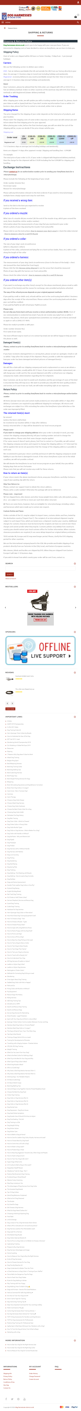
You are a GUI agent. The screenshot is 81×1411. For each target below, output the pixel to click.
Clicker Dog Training (13, 1095)
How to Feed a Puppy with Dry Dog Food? (19, 931)
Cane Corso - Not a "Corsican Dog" (17, 791)
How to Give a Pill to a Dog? (15, 937)
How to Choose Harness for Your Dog (18, 1262)
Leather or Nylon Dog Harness (16, 967)
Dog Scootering (12, 861)
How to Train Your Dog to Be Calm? (17, 1159)
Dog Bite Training (12, 818)
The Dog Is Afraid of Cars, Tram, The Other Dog (21, 1031)
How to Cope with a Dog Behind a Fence (19, 928)
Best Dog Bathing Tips (14, 1086)
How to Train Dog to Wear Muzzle (17, 946)
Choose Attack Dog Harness (15, 803)
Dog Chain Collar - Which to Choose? (18, 821)
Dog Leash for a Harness (14, 1232)
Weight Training (12, 1049)
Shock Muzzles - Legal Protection (17, 1016)
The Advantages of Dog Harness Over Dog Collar (22, 1186)
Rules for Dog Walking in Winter (17, 1280)
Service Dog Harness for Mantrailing (18, 1013)
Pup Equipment (12, 991)
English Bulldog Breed (14, 891)
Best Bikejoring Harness (14, 763)
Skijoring (9, 751)
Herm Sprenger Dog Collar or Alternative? (20, 912)
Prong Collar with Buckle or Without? (18, 988)
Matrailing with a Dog (13, 1332)
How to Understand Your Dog (16, 958)
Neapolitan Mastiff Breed (15, 1168)
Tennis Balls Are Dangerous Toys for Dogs (19, 1274)
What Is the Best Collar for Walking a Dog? (20, 1055)
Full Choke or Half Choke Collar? (17, 897)
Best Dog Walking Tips (14, 770)
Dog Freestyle (11, 843)
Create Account (34, 1379)
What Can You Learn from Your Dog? (18, 1052)
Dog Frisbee (11, 846)
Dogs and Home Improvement (16, 882)
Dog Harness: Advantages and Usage (18, 1250)
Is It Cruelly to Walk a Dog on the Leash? (19, 1165)
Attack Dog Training (13, 757)
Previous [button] (5, 607)
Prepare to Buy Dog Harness (15, 1247)
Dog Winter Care (12, 1131)
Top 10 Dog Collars (13, 1192)
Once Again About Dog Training (16, 979)
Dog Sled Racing (12, 864)
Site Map (6, 1385)
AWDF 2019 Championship (15, 724)
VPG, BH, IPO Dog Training (15, 1046)
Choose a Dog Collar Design (15, 800)
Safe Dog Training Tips (14, 1001)
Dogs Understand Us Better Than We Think (20, 1268)
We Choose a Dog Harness (15, 1207)
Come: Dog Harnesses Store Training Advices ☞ (21, 1311)
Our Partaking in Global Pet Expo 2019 (18, 745)
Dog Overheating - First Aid (15, 1119)
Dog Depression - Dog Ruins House (17, 1110)
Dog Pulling (10, 858)
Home (4, 28)
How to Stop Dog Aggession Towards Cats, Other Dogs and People (27, 1153)
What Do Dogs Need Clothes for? (17, 1210)
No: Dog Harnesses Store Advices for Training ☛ (21, 1314)
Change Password (34, 1376)
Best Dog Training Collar (14, 766)
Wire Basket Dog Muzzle (14, 1235)
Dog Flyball (10, 839)
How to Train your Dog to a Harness (18, 952)
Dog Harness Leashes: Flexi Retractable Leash (21, 1229)
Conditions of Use (9, 1382)
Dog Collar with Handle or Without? (18, 833)
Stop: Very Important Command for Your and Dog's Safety (24, 1305)
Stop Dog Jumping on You (15, 1183)
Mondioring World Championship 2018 (19, 742)
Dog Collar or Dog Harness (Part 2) (17, 1098)
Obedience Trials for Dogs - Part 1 (17, 1171)
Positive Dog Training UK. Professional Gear (20, 1323)
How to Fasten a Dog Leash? (15, 1147)
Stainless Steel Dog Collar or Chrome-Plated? (20, 1025)
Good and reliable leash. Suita (24, 676)
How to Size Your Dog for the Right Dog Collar (21, 1348)
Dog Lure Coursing (13, 855)
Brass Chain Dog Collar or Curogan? (18, 788)
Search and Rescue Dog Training (17, 1007)
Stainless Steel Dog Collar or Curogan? (18, 1028)
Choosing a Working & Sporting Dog (18, 1213)
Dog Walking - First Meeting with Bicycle (19, 873)
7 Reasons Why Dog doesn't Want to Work (20, 754)
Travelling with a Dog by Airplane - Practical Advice (22, 1043)
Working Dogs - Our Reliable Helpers (18, 1077)
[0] (75, 18)
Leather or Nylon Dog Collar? (16, 964)
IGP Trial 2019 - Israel (13, 739)
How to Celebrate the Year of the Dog (18, 736)
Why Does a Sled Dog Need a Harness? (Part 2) (21, 1074)
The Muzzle (10, 1201)
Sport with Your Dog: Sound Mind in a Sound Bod (21, 1019)
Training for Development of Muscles (18, 1040)
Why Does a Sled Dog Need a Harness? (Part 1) (21, 1070)
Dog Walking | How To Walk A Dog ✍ (18, 1286)
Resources (10, 748)
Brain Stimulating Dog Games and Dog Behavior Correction (25, 785)
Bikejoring (10, 782)
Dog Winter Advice (13, 1128)
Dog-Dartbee (11, 879)
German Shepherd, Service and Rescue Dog (20, 900)
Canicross (10, 794)
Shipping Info (7, 1373)
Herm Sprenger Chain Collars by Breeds (19, 733)
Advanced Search (10, 578)
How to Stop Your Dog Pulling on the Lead (20, 940)
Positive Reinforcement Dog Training (18, 1174)
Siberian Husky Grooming (14, 1180)
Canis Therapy (11, 797)
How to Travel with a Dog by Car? (17, 955)
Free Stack (10, 1216)
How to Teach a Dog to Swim (15, 1156)
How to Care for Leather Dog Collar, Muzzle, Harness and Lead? (26, 1137)
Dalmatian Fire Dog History (15, 815)
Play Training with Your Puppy (16, 1283)
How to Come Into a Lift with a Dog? (18, 1143)
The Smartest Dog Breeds (15, 1189)
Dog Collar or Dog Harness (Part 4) (17, 1104)
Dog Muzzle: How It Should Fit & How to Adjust (21, 1116)
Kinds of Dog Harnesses (14, 1259)
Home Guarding (12, 1253)
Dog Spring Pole (12, 867)
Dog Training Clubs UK (14, 730)
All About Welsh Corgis (14, 1083)
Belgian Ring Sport (12, 760)
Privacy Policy (7, 1376)
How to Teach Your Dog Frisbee (16, 1277)
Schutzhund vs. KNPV (13, 1004)
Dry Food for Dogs (12, 1204)
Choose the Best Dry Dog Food (16, 1092)
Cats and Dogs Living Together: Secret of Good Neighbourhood (26, 1089)
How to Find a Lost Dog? (14, 934)
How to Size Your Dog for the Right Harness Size (21, 1344)
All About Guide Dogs (13, 1080)
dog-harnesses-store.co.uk (24, 1407)
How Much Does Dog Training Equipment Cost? (21, 916)
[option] (40, 608)
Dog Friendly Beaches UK (15, 1265)
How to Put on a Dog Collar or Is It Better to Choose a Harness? (26, 1241)
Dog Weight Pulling (13, 1125)
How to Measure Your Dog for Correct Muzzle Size (22, 1351)
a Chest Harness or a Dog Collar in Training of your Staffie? (24, 1271)
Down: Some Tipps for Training (16, 1299)
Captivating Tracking (13, 1244)
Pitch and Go (11, 985)
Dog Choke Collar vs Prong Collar (17, 824)
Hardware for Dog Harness (15, 909)
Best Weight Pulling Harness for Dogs (18, 779)
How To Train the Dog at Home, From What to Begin (23, 1329)
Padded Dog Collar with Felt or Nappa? (19, 982)
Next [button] (76, 607)
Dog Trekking (11, 870)
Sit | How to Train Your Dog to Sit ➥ (17, 1296)
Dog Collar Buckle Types (14, 827)
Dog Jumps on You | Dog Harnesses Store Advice (22, 1223)
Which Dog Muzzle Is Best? (15, 1064)
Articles (9, 721)
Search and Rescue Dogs (14, 1010)
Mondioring (10, 976)
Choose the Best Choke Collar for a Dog (19, 809)
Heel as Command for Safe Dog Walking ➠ (20, 1292)
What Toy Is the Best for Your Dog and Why (20, 1058)
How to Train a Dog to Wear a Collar (18, 943)
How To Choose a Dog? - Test (16, 918)
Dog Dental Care (12, 1107)
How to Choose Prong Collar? (16, 925)
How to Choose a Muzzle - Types (17, 922)
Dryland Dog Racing (13, 888)
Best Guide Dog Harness (14, 773)
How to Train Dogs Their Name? (16, 949)
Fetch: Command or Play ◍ (15, 1308)
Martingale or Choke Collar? (15, 970)
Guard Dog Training (13, 903)
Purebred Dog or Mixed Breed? (16, 1177)
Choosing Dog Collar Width (15, 812)
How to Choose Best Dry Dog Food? (18, 1140)
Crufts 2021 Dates (12, 727)
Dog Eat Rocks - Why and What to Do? (18, 836)
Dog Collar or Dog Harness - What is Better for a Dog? (23, 830)
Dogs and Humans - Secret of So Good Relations (21, 1289)
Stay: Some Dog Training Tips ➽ (16, 1302)
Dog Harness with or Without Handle (18, 849)
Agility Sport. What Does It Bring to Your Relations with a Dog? (26, 1326)
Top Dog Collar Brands (14, 1034)
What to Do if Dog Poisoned (15, 1198)
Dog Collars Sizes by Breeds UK (16, 1238)
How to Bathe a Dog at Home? (16, 1134)
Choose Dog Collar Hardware (16, 806)
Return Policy (7, 1379)
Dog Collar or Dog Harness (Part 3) (17, 1101)
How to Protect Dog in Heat (15, 1150)
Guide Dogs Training (13, 906)
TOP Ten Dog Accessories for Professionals (20, 1320)
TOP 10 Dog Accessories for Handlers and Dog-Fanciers (23, 1317)
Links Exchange (11, 1219)
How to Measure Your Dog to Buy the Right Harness (23, 1256)
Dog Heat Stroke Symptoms (15, 1113)
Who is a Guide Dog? (13, 1068)
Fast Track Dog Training (14, 894)
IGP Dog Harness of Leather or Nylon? (18, 961)
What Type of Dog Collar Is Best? (17, 1061)
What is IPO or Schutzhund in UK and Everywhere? (22, 1226)
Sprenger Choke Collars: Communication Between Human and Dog (27, 1022)
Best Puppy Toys (12, 776)
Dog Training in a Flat (13, 1122)
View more (10, 709)
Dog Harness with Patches (15, 852)
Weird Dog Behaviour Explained (17, 1195)
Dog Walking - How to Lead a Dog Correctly (20, 876)
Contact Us (6, 1388)
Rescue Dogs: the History (14, 995)
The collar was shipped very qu (24, 689)
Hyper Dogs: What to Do (14, 1162)
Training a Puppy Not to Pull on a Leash (19, 1037)
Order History (33, 1373)
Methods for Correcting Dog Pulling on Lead (20, 973)
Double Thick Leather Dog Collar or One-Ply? (20, 885)
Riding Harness (11, 998)
